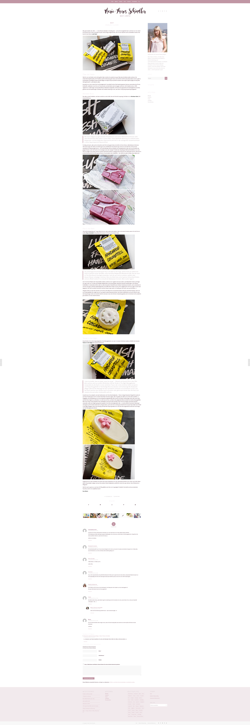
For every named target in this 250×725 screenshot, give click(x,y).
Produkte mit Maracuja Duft (87, 693)
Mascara (137, 706)
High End (137, 701)
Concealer (142, 695)
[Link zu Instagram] (159, 11)
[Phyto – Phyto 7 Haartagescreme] (100, 515)
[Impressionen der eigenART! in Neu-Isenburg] (249, 362)
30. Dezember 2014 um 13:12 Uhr (89, 637)
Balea (140, 693)
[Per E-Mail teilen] (135, 505)
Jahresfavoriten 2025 (86, 703)
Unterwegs (139, 714)
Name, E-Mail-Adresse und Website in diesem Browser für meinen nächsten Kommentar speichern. (102, 664)
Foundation (137, 699)
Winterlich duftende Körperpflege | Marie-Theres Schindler (97, 636)
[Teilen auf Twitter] (100, 505)
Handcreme (130, 701)
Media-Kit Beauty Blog (154, 696)
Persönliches (150, 102)
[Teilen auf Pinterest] (123, 505)
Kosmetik (129, 704)
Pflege (137, 710)
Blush (143, 693)
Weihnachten (130, 716)
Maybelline (141, 706)
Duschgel (136, 697)
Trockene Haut (133, 714)
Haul (134, 701)
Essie (129, 699)
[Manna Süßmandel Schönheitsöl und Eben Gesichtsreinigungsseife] (93, 515)
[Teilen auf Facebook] (88, 505)
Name (100, 651)
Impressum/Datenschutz (155, 698)
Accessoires (136, 693)
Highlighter (142, 701)
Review (129, 712)
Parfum (129, 710)
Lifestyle (149, 100)
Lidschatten (138, 704)
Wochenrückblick (140, 716)
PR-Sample (141, 710)
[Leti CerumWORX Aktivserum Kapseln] (115, 515)
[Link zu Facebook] (160, 11)
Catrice (134, 695)
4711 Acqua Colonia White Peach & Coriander (90, 705)
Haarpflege (141, 699)
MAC (134, 706)
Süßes (129, 714)
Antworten (90, 540)
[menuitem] (112, 1)
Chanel (138, 695)
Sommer (137, 712)
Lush (96, 30)
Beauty (149, 95)
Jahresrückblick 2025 (86, 701)
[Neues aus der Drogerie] (130, 515)
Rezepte (133, 712)
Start (151, 693)
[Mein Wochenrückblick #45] (1, 362)
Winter (135, 716)
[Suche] (138, 1)
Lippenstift (130, 706)
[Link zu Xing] (166, 11)
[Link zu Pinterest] (164, 11)
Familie (132, 699)
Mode (129, 708)
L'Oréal (133, 704)
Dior (129, 697)
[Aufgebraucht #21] (86, 515)
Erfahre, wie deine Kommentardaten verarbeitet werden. (122, 682)
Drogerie (132, 697)
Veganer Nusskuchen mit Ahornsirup (89, 708)
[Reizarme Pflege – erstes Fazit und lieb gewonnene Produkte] (108, 515)
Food (149, 98)
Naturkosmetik (138, 708)
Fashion (149, 97)
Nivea (143, 708)
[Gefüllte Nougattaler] (122, 515)
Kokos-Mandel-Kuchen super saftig (88, 698)
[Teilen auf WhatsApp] (112, 505)
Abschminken (130, 693)
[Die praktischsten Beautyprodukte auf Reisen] (137, 515)
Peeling (133, 710)
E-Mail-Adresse (102, 655)
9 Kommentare (116, 496)
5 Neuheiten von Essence (87, 696)
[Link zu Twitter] (162, 11)
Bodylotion (130, 695)
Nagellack (133, 708)
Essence (140, 697)
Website (100, 659)
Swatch (141, 712)
